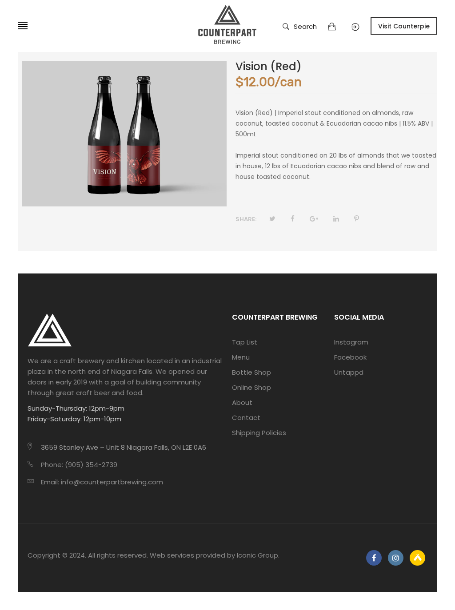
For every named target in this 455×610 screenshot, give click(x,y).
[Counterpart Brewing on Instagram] (395, 558)
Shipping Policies (259, 432)
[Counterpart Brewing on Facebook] (374, 558)
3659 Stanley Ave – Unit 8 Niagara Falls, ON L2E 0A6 (123, 447)
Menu (241, 357)
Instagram (351, 342)
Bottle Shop (251, 372)
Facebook (350, 357)
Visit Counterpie (404, 26)
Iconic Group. (258, 555)
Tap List (244, 342)
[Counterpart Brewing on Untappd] (417, 558)
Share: (245, 219)
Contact (246, 417)
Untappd (348, 372)
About (242, 402)
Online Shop (251, 387)
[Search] (355, 27)
